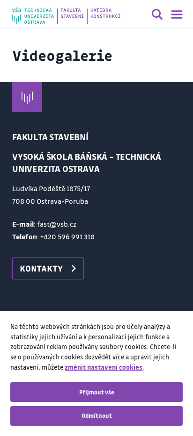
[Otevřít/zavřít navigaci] (177, 14)
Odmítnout (97, 415)
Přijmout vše (96, 392)
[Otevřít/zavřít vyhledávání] (157, 16)
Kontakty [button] (41, 268)
